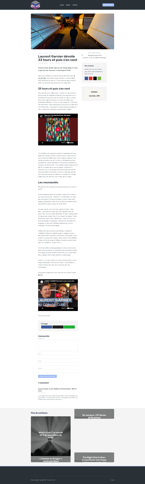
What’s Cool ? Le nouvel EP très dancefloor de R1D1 (51, 435)
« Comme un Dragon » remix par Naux (50, 459)
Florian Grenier (44, 63)
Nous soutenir (108, 5)
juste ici (40, 275)
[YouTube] (90, 78)
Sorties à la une (52, 53)
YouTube (74, 5)
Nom (39, 354)
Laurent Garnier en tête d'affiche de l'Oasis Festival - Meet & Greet (57, 390)
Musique (46, 53)
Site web (40, 368)
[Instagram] (95, 78)
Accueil (62, 5)
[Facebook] (86, 78)
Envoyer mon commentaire (47, 376)
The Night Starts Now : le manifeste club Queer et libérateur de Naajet (94, 460)
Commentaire (41, 338)
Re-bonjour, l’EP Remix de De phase (94, 416)
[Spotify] (99, 78)
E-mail (40, 361)
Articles (68, 5)
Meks (37, 480)
